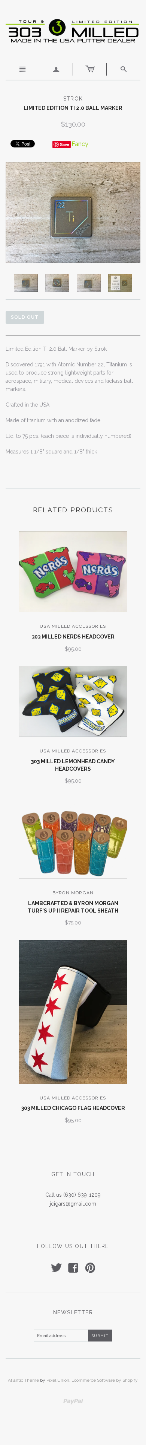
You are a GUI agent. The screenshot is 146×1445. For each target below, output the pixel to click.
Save (64, 144)
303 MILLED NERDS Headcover (73, 637)
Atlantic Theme (23, 1380)
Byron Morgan (73, 892)
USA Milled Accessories (73, 626)
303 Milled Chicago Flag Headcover (73, 1108)
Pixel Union (57, 1380)
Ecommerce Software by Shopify (104, 1380)
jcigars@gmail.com (73, 1204)
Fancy (80, 143)
